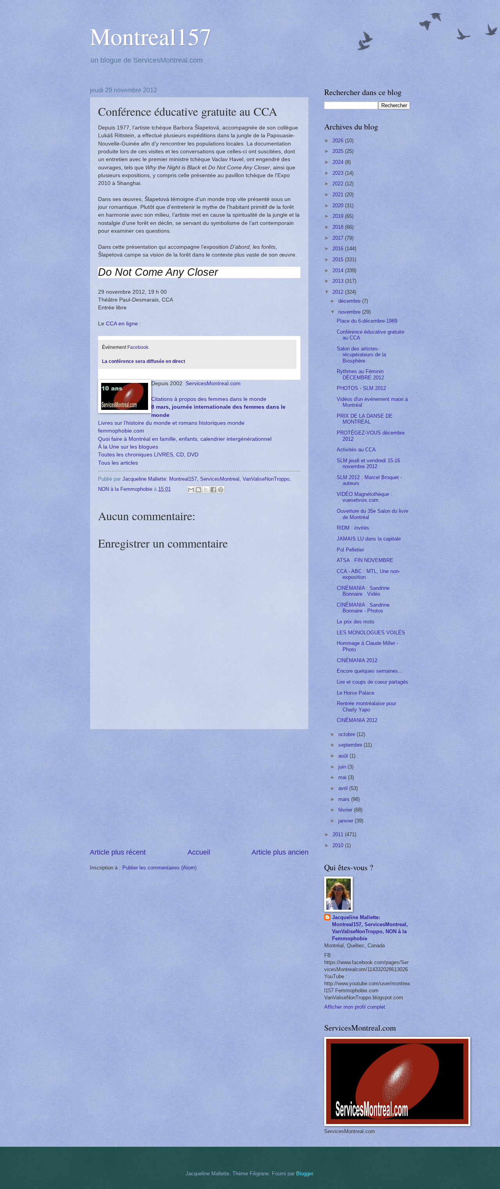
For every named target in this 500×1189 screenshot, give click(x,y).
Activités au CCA (356, 450)
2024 (338, 162)
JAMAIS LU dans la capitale (369, 539)
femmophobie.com (121, 431)
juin (343, 767)
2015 (338, 259)
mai (343, 777)
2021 (338, 195)
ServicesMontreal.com (213, 383)
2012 (338, 292)
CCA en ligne (122, 324)
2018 (338, 227)
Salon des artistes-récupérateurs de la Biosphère (361, 355)
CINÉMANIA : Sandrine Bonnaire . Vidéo (363, 591)
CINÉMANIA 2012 (357, 660)
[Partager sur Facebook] (213, 490)
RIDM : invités (353, 528)
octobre (347, 734)
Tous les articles (118, 463)
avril (343, 788)
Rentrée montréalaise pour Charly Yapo (366, 706)
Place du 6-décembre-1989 (367, 321)
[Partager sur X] (206, 490)
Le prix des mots (356, 622)
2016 (338, 248)
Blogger (304, 1173)
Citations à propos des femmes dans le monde (208, 399)
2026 (338, 141)
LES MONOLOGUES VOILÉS (371, 633)
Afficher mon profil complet (354, 1007)
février (346, 810)
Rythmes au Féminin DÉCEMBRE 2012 (360, 374)
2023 (338, 173)
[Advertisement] (199, 788)
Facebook (138, 347)
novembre (350, 312)
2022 (338, 184)
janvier (346, 821)
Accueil (199, 852)
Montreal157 (150, 36)
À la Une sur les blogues (128, 447)
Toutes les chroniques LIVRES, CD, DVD (148, 455)
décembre (350, 301)
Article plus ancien (280, 852)
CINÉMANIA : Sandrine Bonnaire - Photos (363, 608)
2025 (338, 151)
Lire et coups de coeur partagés (372, 682)
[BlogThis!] (198, 490)
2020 (338, 205)
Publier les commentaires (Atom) (159, 868)
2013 (338, 281)
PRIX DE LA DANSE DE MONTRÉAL (365, 419)
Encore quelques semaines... (370, 671)
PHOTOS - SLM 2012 (361, 388)
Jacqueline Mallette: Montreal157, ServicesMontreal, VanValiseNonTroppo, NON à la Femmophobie (370, 927)
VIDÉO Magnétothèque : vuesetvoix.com (364, 497)
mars (344, 799)
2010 (338, 845)
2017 (338, 238)
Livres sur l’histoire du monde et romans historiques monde (171, 423)
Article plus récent (118, 852)
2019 (338, 216)
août (344, 756)
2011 (338, 834)
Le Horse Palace (355, 693)
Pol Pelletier (350, 550)
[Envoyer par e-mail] (191, 490)
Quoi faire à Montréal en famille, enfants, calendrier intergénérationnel (184, 439)
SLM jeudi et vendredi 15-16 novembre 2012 (368, 463)
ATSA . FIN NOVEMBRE (365, 560)
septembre (351, 745)
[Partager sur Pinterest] (221, 490)
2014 (338, 270)
